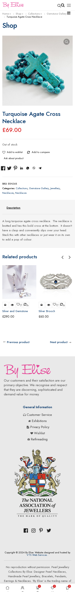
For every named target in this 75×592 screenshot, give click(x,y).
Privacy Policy (39, 427)
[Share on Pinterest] (15, 168)
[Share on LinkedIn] (21, 168)
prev (62, 257)
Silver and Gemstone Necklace (15, 312)
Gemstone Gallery (57, 14)
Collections (34, 14)
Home (5, 14)
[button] (66, 42)
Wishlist (39, 433)
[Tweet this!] (9, 168)
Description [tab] (13, 207)
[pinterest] (41, 530)
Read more (5, 305)
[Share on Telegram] (40, 168)
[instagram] (33, 530)
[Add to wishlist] (3, 151)
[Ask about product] (55, 151)
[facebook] (26, 530)
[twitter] (49, 530)
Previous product (18, 342)
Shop (18, 14)
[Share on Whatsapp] (28, 168)
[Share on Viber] (34, 168)
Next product (59, 342)
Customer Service (39, 414)
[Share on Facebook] (3, 168)
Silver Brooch (47, 311)
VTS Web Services (37, 555)
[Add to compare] (28, 151)
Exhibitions (39, 421)
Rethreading (39, 439)
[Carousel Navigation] (65, 257)
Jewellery (55, 188)
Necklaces (8, 193)
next (69, 257)
